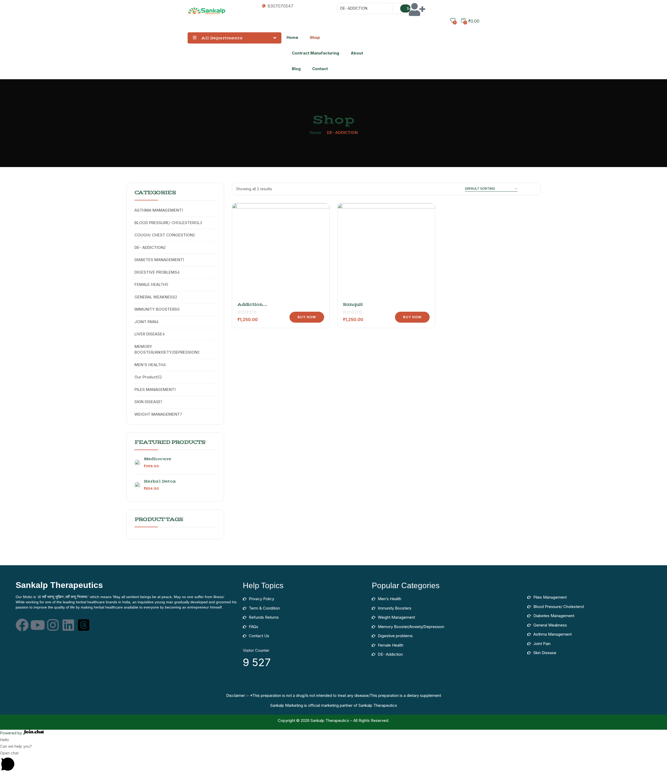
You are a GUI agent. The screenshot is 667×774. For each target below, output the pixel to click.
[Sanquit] (386, 251)
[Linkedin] (68, 624)
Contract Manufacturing (315, 53)
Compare (318, 240)
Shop (315, 37)
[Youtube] (37, 624)
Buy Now (307, 317)
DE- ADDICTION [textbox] (353, 8)
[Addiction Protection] (280, 251)
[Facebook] (22, 624)
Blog (296, 68)
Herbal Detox (160, 481)
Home (292, 37)
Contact (320, 68)
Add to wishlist (318, 227)
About (357, 53)
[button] (333, 762)
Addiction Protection (250, 307)
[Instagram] (52, 624)
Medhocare (157, 459)
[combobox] (362, 9)
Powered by (11, 732)
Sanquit (353, 304)
